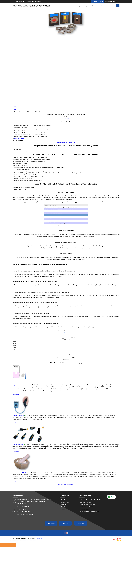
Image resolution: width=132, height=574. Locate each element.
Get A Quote (99, 1)
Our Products (100, 6)
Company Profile (88, 6)
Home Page (77, 6)
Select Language (110, 1)
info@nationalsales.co (35, 1)
